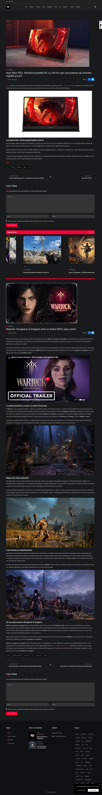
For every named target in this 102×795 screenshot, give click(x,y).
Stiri (26, 6)
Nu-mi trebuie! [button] (82, 790)
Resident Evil (79, 765)
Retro (44, 6)
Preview (38, 6)
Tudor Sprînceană (13, 79)
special (88, 772)
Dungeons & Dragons (17, 655)
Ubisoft (82, 783)
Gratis (90, 748)
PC (82, 762)
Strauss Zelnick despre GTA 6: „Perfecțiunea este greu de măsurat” (26, 178)
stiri (29, 167)
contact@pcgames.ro (60, 736)
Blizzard (84, 737)
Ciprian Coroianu (13, 333)
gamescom (78, 748)
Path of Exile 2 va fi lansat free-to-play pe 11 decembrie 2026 (76, 666)
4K (7, 167)
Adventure (91, 734)
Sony (77, 772)
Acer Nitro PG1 (66, 85)
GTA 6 (81, 751)
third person (38, 655)
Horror (77, 755)
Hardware (19, 167)
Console (77, 741)
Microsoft (85, 758)
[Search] (95, 7)
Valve (87, 783)
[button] (90, 232)
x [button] (99, 784)
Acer (7, 85)
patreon (77, 762)
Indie (82, 755)
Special (65, 6)
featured (13, 167)
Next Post (87, 176)
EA (82, 741)
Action (8, 655)
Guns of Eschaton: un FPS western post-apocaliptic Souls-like (25, 666)
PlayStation (87, 762)
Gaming (85, 748)
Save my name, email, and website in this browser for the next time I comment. (31, 221)
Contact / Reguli (11, 736)
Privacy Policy (10, 743)
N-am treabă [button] (93, 790)
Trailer (77, 783)
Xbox (92, 783)
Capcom (90, 737)
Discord (72, 6)
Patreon (78, 6)
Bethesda (78, 737)
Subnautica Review (87, 178)
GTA (77, 751)
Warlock (45, 655)
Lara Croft (78, 758)
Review (31, 6)
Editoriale (49, 6)
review (90, 765)
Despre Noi (10, 739)
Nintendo (91, 758)
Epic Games (88, 741)
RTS (92, 769)
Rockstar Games (80, 769)
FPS (87, 744)
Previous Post (14, 175)
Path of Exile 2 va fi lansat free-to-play (63, 272)
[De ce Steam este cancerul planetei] (32, 745)
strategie (87, 776)
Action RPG (83, 734)
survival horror (79, 779)
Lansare (87, 755)
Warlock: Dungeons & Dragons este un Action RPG (23, 272)
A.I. (60, 6)
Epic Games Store (63, 645)
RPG (32, 655)
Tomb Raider (87, 779)
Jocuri (25, 167)
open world (26, 655)
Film (56, 6)
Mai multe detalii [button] (95, 786)
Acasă (9, 732)
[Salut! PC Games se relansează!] (32, 735)
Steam (55, 645)
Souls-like (82, 772)
